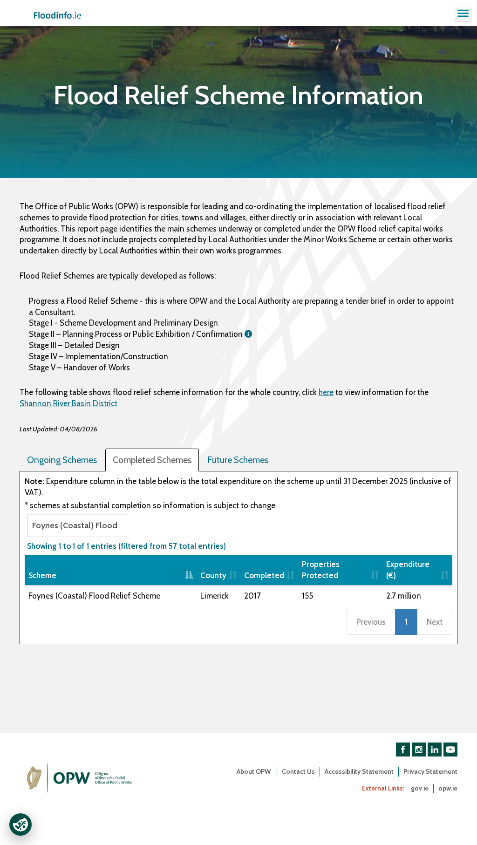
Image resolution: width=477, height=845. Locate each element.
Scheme (42, 575)
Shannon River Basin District (68, 403)
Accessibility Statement (359, 771)
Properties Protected (321, 569)
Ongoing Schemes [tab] (62, 460)
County (213, 575)
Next (435, 622)
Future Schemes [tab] (237, 460)
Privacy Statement (430, 771)
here (326, 392)
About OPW (254, 771)
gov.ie (420, 788)
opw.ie (447, 788)
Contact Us (298, 771)
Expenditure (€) (407, 569)
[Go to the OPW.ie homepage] (80, 778)
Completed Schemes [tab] (152, 460)
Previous (371, 622)
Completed (264, 575)
